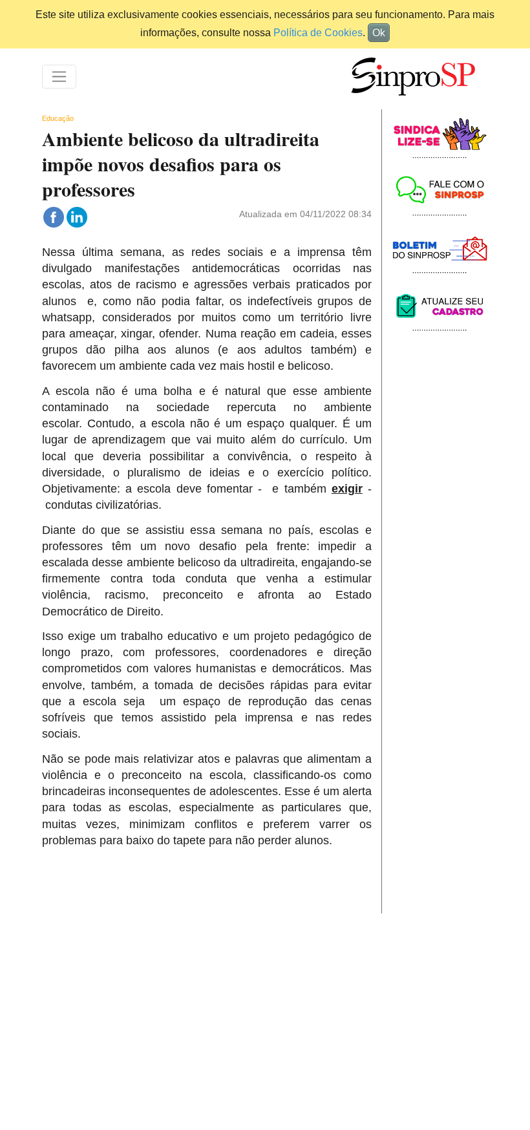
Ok (378, 32)
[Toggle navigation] (59, 77)
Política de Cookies (318, 32)
